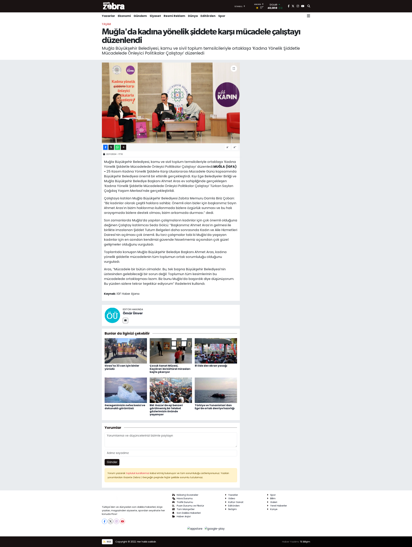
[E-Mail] (125, 320)
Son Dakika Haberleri (189, 513)
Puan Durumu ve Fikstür (190, 505)
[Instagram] (116, 521)
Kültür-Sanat (235, 502)
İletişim (232, 509)
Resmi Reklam (174, 16)
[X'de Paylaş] (111, 147)
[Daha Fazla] (123, 147)
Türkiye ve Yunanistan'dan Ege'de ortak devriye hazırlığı (215, 406)
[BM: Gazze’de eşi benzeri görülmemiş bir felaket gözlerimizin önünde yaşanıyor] (171, 390)
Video (231, 498)
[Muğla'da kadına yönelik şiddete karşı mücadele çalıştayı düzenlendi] (171, 103)
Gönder (112, 462)
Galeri (273, 502)
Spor (221, 16)
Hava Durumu (185, 498)
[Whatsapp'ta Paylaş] (117, 147)
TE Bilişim (305, 541)
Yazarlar (108, 16)
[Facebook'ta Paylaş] (105, 147)
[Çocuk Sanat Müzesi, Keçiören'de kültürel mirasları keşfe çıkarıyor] (171, 351)
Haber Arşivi (184, 516)
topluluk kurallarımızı (138, 473)
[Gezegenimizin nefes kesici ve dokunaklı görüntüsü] (126, 390)
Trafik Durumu (185, 502)
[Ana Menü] (308, 15)
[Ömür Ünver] (112, 315)
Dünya (193, 16)
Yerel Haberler (278, 505)
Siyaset (155, 16)
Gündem (140, 16)
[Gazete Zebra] (114, 6)
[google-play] (214, 529)
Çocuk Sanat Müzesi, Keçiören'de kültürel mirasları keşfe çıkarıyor (170, 369)
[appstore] (195, 529)
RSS (108, 541)
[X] (110, 521)
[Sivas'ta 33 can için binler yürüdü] (126, 351)
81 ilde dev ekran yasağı (211, 366)
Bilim (273, 498)
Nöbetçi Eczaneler (187, 495)
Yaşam (106, 24)
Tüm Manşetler (186, 509)
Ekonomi (124, 16)
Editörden (208, 16)
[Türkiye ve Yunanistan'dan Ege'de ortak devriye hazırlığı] (216, 390)
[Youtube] (122, 521)
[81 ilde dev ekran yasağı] (216, 351)
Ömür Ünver (133, 313)
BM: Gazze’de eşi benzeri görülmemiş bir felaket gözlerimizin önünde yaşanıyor (166, 409)
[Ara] (308, 6)
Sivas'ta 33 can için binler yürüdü (122, 367)
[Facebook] (104, 521)
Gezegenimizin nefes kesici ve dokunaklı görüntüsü (125, 406)
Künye (273, 509)
